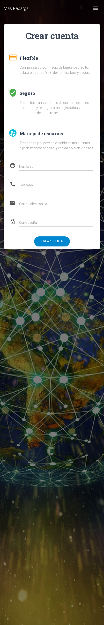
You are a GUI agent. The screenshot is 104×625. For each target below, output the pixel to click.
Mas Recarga (16, 8)
